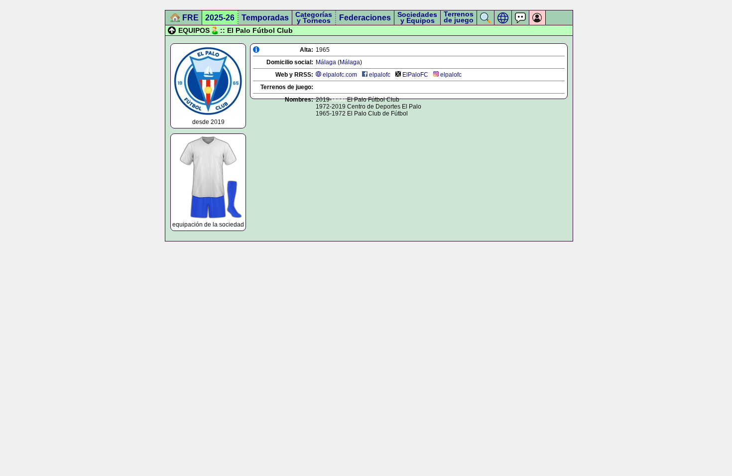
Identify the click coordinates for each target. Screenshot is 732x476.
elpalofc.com (340, 74)
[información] (256, 49)
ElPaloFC (415, 74)
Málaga (326, 62)
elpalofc (379, 74)
